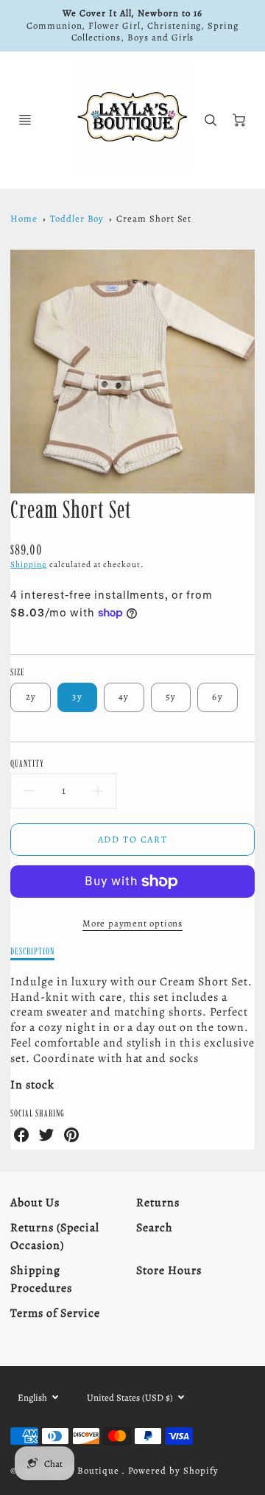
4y (124, 696)
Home (24, 218)
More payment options (132, 923)
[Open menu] (25, 120)
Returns (158, 1203)
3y (77, 696)
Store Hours (169, 1270)
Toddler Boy (77, 218)
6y (217, 696)
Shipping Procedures (41, 1279)
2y (31, 696)
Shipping (28, 564)
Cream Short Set (153, 218)
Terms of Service (54, 1313)
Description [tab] (32, 951)
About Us (35, 1203)
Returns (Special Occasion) (54, 1236)
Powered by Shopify (173, 1470)
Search (154, 1228)
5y (171, 696)
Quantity (27, 763)
